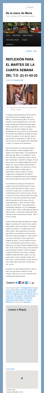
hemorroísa (23, 294)
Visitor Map (10, 369)
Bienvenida (16, 35)
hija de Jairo (32, 294)
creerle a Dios (14, 290)
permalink (27, 302)
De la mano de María (19, 13)
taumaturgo (9, 300)
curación (22, 290)
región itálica (10, 298)
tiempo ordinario (19, 300)
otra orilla (14, 296)
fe (14, 292)
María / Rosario (28, 35)
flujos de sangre (21, 292)
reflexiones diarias (30, 296)
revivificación (27, 298)
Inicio (8, 35)
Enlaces (24, 40)
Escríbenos (9, 44)
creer (7, 290)
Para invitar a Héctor (12, 40)
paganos (20, 296)
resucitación (19, 298)
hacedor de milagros (12, 294)
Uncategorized (25, 288)
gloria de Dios (31, 292)
